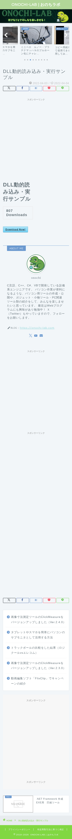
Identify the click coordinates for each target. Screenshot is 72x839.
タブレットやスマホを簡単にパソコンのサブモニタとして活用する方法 (38, 635)
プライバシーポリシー (19, 829)
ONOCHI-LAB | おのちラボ (36, 4)
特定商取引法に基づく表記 (50, 829)
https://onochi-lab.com (37, 327)
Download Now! (15, 229)
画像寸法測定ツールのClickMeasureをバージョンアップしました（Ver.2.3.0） (38, 666)
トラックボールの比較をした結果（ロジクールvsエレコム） (38, 650)
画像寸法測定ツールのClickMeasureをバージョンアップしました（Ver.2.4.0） (38, 619)
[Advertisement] (36, 139)
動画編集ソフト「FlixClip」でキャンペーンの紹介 (37, 681)
